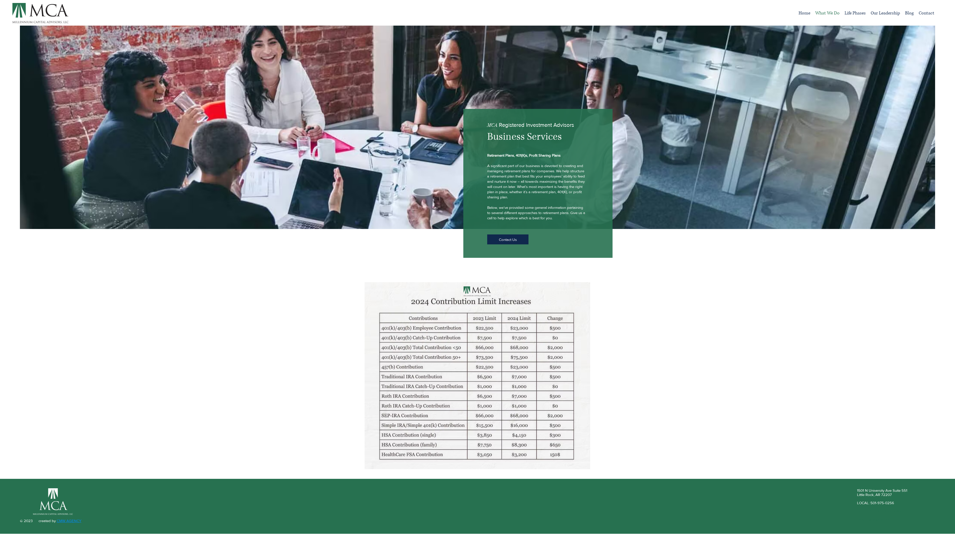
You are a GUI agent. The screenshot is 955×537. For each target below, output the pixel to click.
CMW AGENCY (69, 521)
